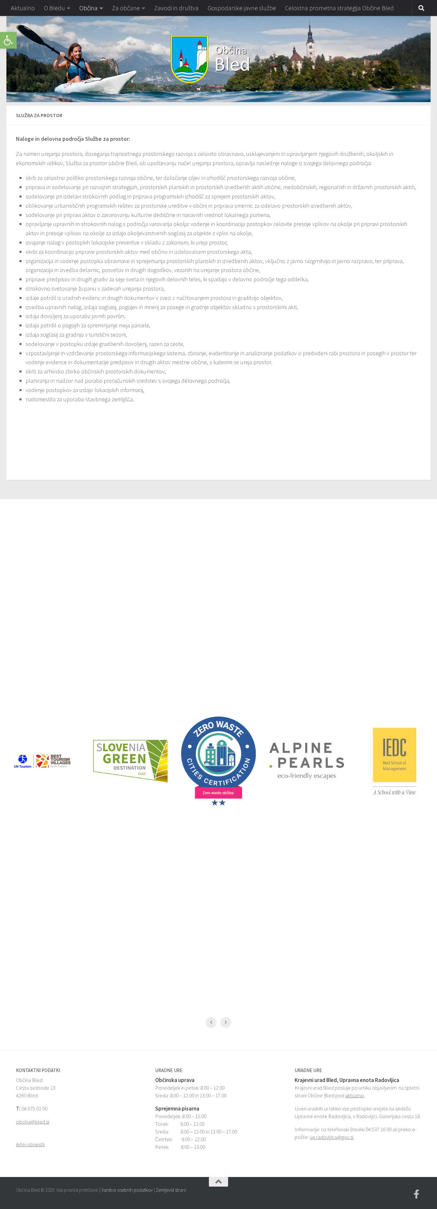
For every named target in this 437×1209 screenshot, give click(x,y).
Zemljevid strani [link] (171, 1190)
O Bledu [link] (54, 8)
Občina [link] (88, 8)
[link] (8, 40)
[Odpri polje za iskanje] (421, 8)
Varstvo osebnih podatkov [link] (127, 1190)
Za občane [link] (126, 8)
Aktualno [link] (23, 8)
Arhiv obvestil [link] (30, 1144)
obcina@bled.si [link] (32, 1121)
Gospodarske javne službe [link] (242, 8)
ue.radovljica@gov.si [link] (332, 1137)
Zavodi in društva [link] (176, 8)
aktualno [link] (354, 1095)
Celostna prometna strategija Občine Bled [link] (339, 8)
